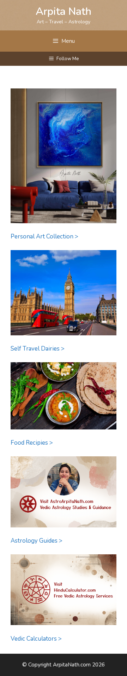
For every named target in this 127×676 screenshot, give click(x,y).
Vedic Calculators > (36, 639)
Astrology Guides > (36, 541)
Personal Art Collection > (44, 236)
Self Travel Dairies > (38, 349)
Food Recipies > (32, 443)
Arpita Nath (63, 11)
